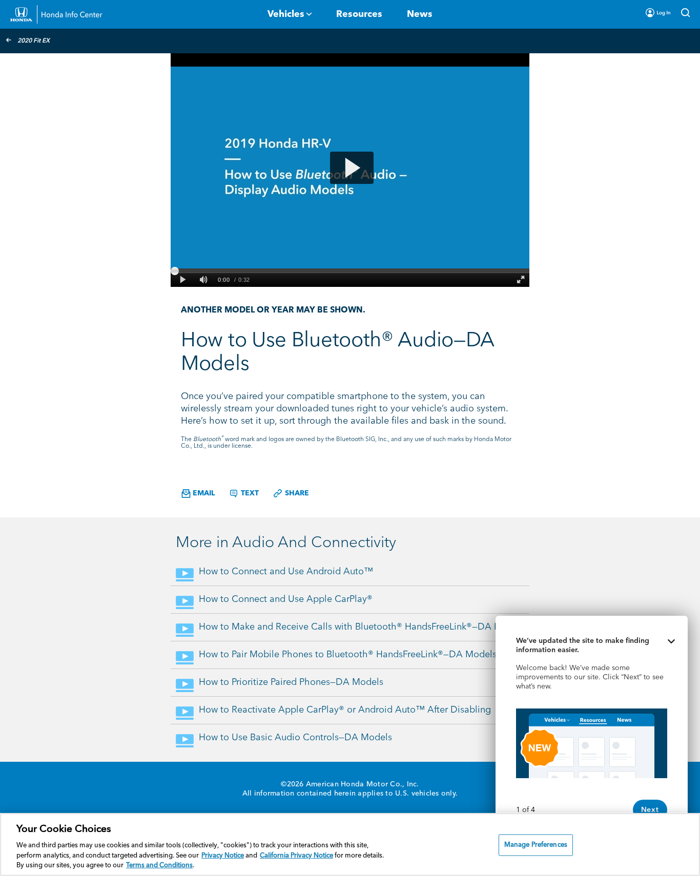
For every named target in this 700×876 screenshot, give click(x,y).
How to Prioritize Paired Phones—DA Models (291, 682)
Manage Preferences (535, 845)
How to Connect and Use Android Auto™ (286, 571)
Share (296, 493)
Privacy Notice (222, 855)
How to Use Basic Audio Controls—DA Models (295, 737)
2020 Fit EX (33, 41)
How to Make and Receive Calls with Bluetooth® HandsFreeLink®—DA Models (362, 627)
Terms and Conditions (159, 865)
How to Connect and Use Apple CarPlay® (286, 599)
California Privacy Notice (296, 855)
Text (249, 493)
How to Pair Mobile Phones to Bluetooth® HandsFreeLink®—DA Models (348, 654)
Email (203, 493)
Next (650, 810)
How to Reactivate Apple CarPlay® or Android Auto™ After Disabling (345, 710)
